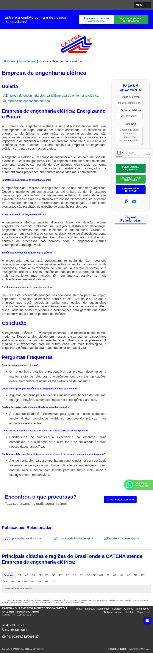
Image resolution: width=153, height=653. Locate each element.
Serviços (117, 608)
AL (121, 575)
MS (5, 581)
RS (60, 575)
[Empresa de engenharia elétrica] (26, 95)
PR (47, 575)
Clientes (128, 608)
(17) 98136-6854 (15, 629)
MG (26, 575)
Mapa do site (144, 612)
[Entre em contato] (134, 201)
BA (74, 575)
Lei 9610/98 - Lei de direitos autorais (68, 602)
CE (81, 575)
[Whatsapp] (126, 201)
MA (136, 575)
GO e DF (91, 575)
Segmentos (103, 608)
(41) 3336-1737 (15, 625)
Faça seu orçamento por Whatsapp (131, 19)
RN (25, 581)
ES (33, 575)
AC (115, 575)
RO (32, 581)
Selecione (9, 575)
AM (101, 575)
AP (128, 575)
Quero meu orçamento (120, 499)
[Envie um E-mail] (147, 620)
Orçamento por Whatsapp (131, 179)
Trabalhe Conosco (113, 612)
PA (108, 575)
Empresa (90, 608)
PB (12, 581)
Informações (142, 608)
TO (52, 581)
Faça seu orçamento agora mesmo (96, 19)
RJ (19, 575)
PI (19, 581)
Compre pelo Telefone (130, 189)
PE (67, 575)
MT (142, 575)
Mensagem (131, 123)
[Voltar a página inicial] (76, 42)
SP (40, 575)
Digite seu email (130, 96)
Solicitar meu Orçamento (130, 168)
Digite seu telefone (131, 110)
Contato (130, 612)
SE (46, 581)
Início (79, 608)
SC (53, 575)
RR (39, 581)
